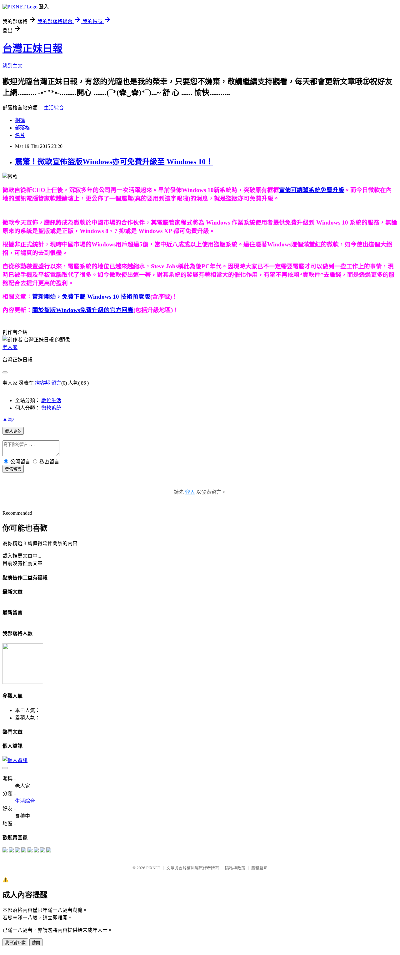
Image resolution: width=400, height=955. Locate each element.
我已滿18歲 (15, 942)
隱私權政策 (235, 868)
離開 (36, 942)
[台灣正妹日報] (5, 850)
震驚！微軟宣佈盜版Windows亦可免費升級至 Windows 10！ (114, 162)
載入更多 (13, 431)
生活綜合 (54, 107)
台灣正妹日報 (32, 48)
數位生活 (51, 400)
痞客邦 (42, 383)
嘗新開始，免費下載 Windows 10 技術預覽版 (91, 296)
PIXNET (153, 868)
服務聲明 (259, 868)
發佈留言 (13, 469)
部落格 (22, 127)
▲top (8, 419)
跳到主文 (12, 65)
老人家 (10, 347)
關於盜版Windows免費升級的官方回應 (82, 310)
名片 (20, 135)
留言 (56, 383)
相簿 (20, 120)
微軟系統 (51, 408)
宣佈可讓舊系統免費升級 (311, 190)
